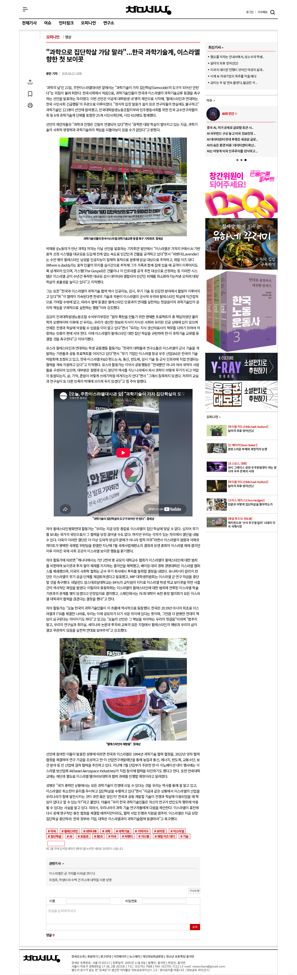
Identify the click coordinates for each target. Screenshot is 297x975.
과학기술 (124, 831)
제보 (262, 12)
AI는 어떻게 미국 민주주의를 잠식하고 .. (232, 150)
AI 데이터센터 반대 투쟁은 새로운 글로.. (232, 139)
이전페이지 (120, 956)
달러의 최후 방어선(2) (224, 63)
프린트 (30, 105)
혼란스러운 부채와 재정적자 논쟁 (247, 447)
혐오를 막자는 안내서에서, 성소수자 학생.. (237, 56)
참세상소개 (78, 956)
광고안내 (105, 956)
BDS (100, 836)
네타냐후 (91, 831)
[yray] (241, 379)
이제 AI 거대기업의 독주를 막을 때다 (233, 76)
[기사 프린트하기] (30, 105)
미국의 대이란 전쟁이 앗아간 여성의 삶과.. (237, 69)
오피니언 (88, 23)
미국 (53, 831)
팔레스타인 (71, 831)
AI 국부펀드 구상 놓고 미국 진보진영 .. (231, 133)
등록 (195, 926)
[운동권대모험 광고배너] (241, 407)
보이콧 (161, 831)
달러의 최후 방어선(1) (248, 484)
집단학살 (56, 836)
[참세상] (41, 958)
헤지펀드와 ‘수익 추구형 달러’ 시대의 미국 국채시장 (251, 522)
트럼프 (84, 836)
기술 (185, 836)
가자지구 (143, 831)
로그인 (250, 12)
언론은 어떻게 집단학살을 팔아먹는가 (250, 502)
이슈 (47, 23)
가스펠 (145, 836)
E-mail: (187, 966)
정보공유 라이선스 (198, 970)
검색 (272, 12)
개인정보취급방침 (152, 956)
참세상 (148, 10)
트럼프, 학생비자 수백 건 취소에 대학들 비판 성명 (80, 879)
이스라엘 (178, 831)
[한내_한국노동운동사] (241, 351)
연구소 (108, 23)
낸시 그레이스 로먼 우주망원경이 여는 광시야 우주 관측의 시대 (252, 467)
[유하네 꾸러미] (241, 268)
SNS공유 (30, 82)
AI (71, 836)
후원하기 (92, 956)
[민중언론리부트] (241, 216)
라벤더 (129, 836)
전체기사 (29, 23)
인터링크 (66, 23)
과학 (107, 831)
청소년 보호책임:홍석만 (180, 956)
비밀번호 (131, 900)
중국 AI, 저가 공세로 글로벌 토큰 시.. (230, 127)
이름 (52, 900)
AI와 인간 (228, 113)
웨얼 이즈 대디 (166, 836)
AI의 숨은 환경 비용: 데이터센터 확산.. (231, 145)
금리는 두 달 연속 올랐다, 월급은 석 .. (233, 82)
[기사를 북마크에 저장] (30, 94)
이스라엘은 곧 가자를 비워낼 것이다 (72, 873)
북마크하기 (30, 94)
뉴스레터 (134, 956)
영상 (68, 36)
